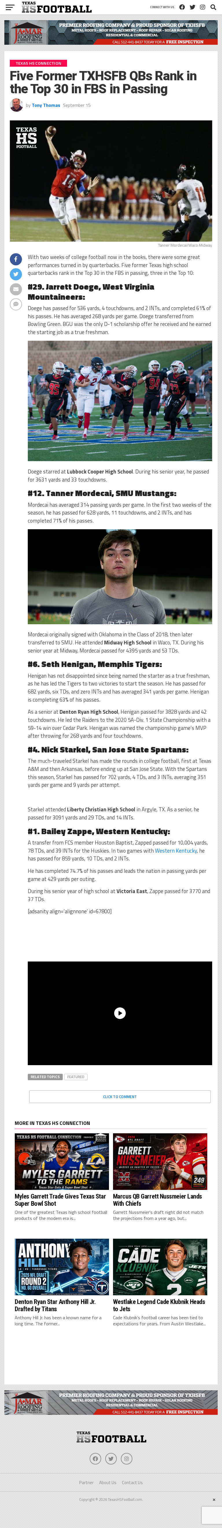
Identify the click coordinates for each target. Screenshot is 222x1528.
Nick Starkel (64, 749)
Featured (75, 1077)
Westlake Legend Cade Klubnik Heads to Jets (159, 1305)
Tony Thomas (46, 105)
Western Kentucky (176, 851)
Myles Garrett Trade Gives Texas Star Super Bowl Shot (60, 1199)
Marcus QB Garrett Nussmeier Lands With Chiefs (157, 1199)
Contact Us (132, 1482)
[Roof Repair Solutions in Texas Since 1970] (110, 43)
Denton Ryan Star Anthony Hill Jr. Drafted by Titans (55, 1305)
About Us (107, 1482)
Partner (86, 1482)
